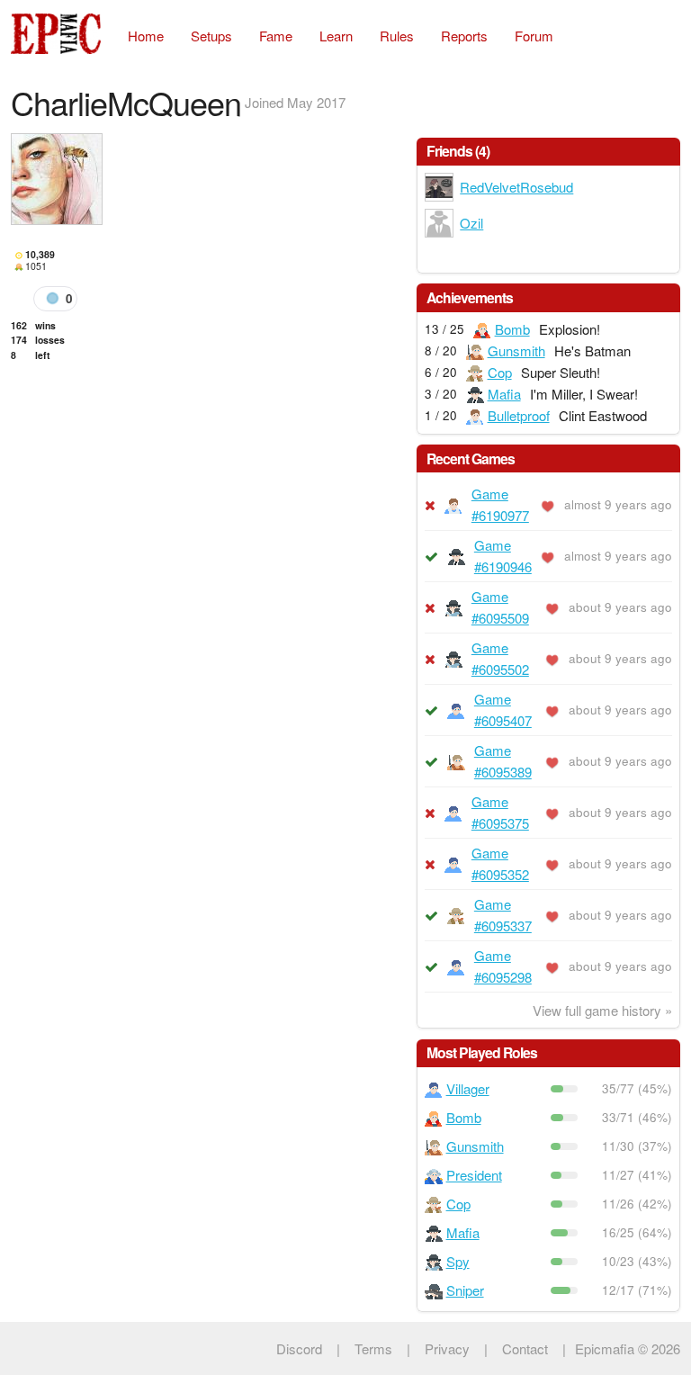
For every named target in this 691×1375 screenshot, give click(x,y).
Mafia (504, 393)
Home (146, 35)
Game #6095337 (503, 914)
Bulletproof (519, 415)
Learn (336, 35)
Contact (525, 1348)
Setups (211, 35)
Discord (299, 1348)
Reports (464, 35)
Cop (500, 372)
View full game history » (602, 1010)
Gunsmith (516, 350)
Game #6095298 (503, 966)
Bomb (512, 328)
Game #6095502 (500, 658)
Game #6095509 (500, 607)
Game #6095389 (503, 761)
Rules (397, 35)
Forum (534, 35)
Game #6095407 (503, 709)
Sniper (465, 1290)
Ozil (471, 222)
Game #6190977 (500, 504)
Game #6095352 (500, 863)
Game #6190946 (503, 555)
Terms (373, 1348)
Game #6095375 (500, 812)
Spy (458, 1261)
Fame (275, 35)
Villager (467, 1088)
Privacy (447, 1348)
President (474, 1174)
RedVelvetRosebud (516, 186)
